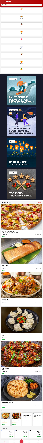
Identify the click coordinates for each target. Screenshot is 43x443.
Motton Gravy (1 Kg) (27, 415)
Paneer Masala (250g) (38, 415)
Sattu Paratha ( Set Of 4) (7, 402)
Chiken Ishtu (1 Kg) (6, 368)
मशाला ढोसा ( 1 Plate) (5, 265)
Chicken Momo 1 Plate (6, 334)
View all (39, 202)
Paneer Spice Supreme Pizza (8, 231)
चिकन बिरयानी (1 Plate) (6, 299)
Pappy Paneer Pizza (6, 420)
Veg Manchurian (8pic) (17, 420)
